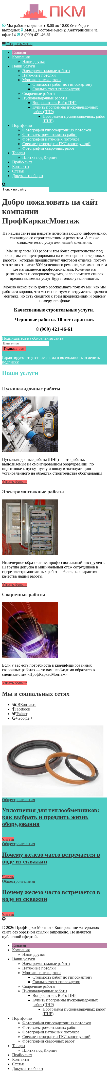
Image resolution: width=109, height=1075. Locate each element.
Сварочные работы (38, 93)
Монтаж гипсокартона (41, 80)
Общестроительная (18, 799)
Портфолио (22, 125)
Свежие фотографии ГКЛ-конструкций (56, 144)
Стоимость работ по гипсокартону (62, 84)
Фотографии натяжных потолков (51, 139)
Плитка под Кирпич (39, 157)
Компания (21, 57)
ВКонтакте (26, 704)
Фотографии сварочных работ (48, 148)
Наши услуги (23, 66)
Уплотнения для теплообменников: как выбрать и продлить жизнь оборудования (50, 817)
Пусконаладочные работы (44, 98)
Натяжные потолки (39, 75)
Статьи (18, 171)
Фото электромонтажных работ (49, 134)
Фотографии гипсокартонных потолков (56, 130)
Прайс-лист (22, 162)
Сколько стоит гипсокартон (56, 89)
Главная (19, 52)
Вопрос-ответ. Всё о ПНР (54, 102)
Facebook (22, 709)
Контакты (20, 166)
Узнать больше (14, 482)
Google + (25, 718)
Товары (18, 153)
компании (82, 242)
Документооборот (27, 176)
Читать (8, 839)
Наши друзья (33, 61)
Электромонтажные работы (46, 70)
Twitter (21, 714)
